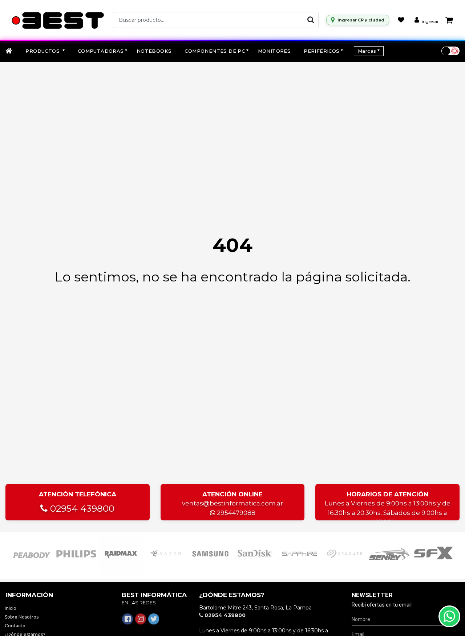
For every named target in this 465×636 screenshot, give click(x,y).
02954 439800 (81, 508)
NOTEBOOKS (154, 51)
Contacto (15, 625)
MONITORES (274, 51)
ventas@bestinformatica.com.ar (232, 503)
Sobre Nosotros (22, 617)
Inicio (10, 608)
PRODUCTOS (43, 51)
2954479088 (235, 512)
